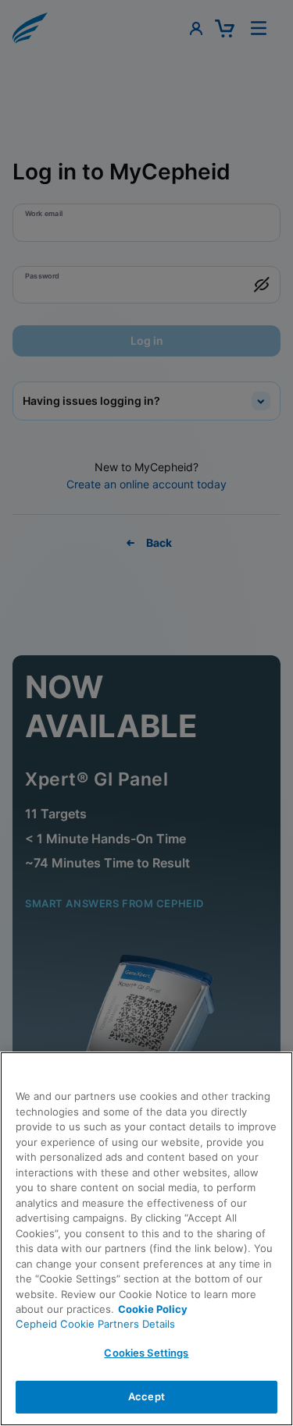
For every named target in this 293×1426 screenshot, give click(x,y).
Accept (146, 1396)
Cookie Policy (153, 1309)
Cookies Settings (146, 1352)
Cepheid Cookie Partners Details (95, 1324)
